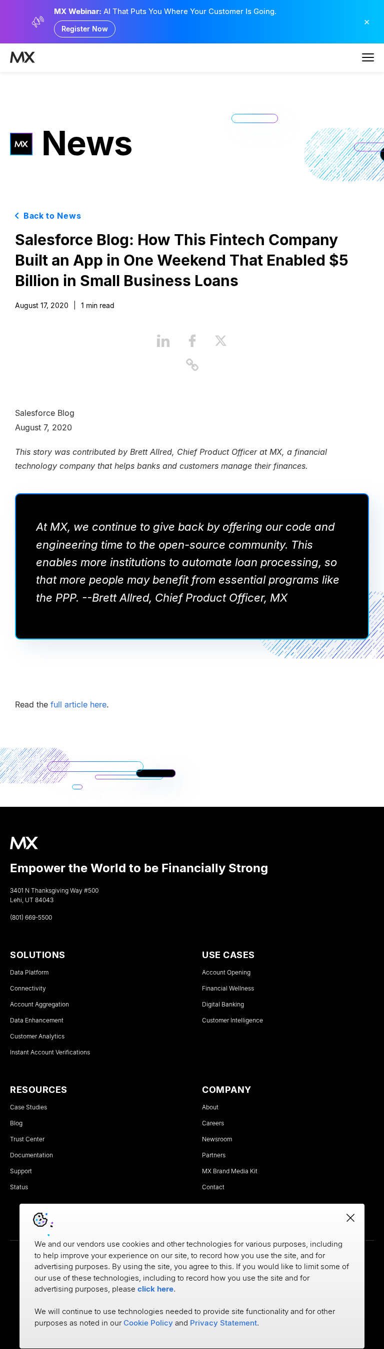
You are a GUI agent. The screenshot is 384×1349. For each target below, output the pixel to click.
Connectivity (28, 989)
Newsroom (217, 1139)
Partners (214, 1155)
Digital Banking (223, 1005)
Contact (213, 1187)
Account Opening (226, 973)
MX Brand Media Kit (230, 1171)
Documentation (31, 1155)
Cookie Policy (148, 1323)
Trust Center (27, 1139)
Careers (213, 1123)
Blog (16, 1123)
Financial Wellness (228, 989)
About (210, 1107)
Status (19, 1187)
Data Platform (29, 973)
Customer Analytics (37, 1036)
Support (21, 1171)
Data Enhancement (37, 1020)
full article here (78, 704)
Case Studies (28, 1107)
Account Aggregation (39, 1005)
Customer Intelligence (232, 1020)
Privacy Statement (223, 1323)
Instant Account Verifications (50, 1052)
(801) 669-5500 (31, 918)
